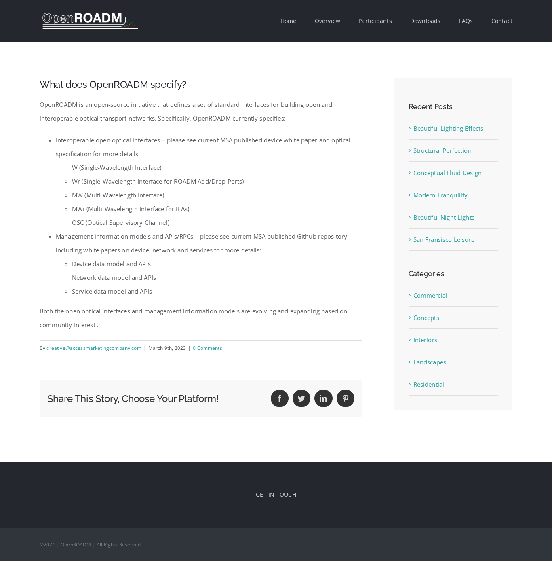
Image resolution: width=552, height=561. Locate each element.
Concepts (426, 317)
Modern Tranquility (440, 195)
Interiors (425, 340)
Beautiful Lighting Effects (448, 128)
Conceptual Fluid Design (447, 173)
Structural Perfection (442, 150)
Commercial (430, 295)
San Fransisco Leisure (443, 239)
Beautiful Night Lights (443, 217)
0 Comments (207, 348)
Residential (429, 384)
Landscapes (430, 362)
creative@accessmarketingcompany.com (93, 348)
